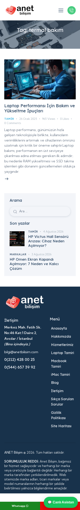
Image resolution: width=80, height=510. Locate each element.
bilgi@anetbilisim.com (21, 352)
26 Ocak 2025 (28, 118)
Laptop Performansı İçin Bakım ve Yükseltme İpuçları (39, 108)
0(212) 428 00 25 (19, 359)
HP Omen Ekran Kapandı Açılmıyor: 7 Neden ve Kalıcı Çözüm (34, 264)
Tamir (9, 118)
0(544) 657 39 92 (19, 367)
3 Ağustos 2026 (41, 254)
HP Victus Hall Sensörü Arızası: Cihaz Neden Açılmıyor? (48, 241)
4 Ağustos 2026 (53, 231)
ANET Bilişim (13, 452)
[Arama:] (40, 211)
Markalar (18, 254)
